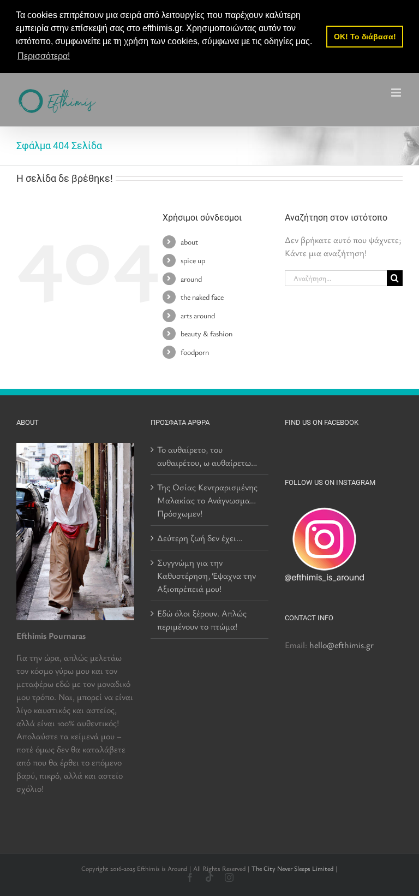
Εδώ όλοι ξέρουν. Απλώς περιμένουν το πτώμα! (202, 619)
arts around (198, 315)
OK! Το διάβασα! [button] (365, 36)
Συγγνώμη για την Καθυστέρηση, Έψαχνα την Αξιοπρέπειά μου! (206, 575)
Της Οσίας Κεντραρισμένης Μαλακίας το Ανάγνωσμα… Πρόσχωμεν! (207, 500)
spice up (193, 260)
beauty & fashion (206, 333)
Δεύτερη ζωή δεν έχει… (199, 538)
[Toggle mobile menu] (397, 92)
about (189, 241)
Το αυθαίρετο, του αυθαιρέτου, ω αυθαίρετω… (207, 455)
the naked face (202, 297)
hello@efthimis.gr (341, 645)
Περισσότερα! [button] (43, 56)
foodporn (195, 352)
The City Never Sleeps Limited (292, 868)
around (191, 279)
